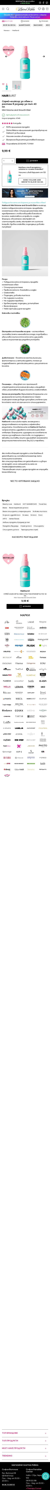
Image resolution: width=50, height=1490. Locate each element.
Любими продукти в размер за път (16, 522)
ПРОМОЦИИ (44, 21)
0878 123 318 (31, 1481)
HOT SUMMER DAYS (30, 504)
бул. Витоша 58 (9, 1473)
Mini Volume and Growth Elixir (25, 598)
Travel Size (42, 504)
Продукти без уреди (10, 526)
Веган (5, 508)
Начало (6, 30)
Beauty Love (7, 504)
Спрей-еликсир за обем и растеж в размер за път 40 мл (25, 595)
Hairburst (15, 30)
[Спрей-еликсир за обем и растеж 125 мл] (9, 175)
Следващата (43, 56)
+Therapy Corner (33, 1488)
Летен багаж (14, 519)
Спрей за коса (26, 526)
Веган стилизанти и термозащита (17, 511)
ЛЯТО (5, 519)
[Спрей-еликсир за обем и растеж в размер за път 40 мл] (25, 564)
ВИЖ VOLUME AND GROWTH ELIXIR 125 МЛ (32, 181)
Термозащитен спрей (29, 530)
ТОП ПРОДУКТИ (10, 1441)
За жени (25, 515)
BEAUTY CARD (8, 21)
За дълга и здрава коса (11, 515)
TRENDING (7, 1456)
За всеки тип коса (40, 511)
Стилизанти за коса (11, 530)
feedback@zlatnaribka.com (13, 467)
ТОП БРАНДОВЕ (10, 1433)
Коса (40, 515)
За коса (33, 515)
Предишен (6, 56)
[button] (7, 123)
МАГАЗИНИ (26, 21)
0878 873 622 (7, 1476)
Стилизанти (39, 526)
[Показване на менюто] (3, 9)
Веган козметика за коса (18, 508)
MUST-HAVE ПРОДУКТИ (13, 1448)
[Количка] (47, 9)
